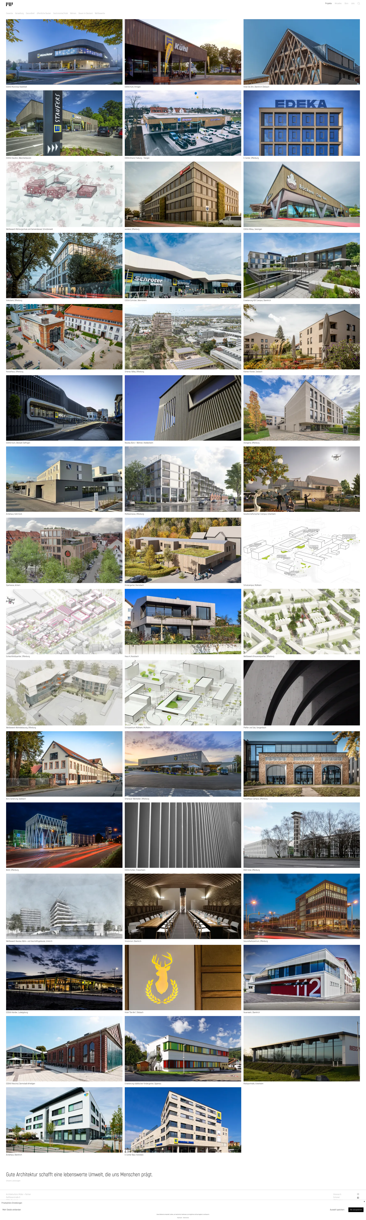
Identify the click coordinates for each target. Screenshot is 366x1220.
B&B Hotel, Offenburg (252, 870)
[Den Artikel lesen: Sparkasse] (64, 550)
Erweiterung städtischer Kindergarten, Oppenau (143, 1083)
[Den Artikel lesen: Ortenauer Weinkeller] (183, 764)
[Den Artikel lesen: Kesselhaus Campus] (302, 764)
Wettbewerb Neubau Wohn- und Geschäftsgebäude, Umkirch (29, 941)
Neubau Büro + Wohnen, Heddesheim (139, 442)
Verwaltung (19, 13)
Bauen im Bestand (86, 13)
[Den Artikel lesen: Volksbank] (64, 265)
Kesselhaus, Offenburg (14, 371)
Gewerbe (9, 13)
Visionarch (337, 1194)
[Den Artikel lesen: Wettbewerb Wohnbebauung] (64, 692)
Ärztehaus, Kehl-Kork (14, 514)
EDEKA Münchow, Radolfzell (16, 86)
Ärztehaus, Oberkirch (14, 1154)
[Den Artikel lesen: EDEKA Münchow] (64, 52)
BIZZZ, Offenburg (12, 870)
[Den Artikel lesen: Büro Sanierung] (64, 764)
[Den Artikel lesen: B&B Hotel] (302, 835)
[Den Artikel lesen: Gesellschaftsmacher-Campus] (302, 479)
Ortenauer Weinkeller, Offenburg (137, 798)
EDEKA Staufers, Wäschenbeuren (18, 158)
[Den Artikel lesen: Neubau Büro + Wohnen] (183, 408)
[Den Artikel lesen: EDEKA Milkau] (302, 194)
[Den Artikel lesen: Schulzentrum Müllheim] (183, 692)
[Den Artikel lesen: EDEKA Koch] (64, 408)
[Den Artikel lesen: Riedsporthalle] (302, 1048)
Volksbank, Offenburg (14, 300)
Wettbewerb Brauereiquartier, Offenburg (259, 656)
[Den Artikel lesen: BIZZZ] (64, 835)
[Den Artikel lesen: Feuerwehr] (302, 977)
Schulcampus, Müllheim (253, 585)
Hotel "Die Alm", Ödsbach (134, 1012)
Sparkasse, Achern (13, 585)
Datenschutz (186, 1217)
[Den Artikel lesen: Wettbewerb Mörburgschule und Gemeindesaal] (64, 194)
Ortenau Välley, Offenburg (134, 371)
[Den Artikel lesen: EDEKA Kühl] (183, 52)
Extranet (336, 1197)
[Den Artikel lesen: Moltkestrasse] (183, 479)
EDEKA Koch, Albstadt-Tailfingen (18, 442)
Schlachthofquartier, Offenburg (18, 656)
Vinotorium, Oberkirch (133, 941)
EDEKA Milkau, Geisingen (253, 229)
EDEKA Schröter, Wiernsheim (136, 300)
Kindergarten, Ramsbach (134, 585)
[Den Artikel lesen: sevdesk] (183, 194)
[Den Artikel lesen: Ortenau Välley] (183, 336)
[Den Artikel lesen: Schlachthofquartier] (64, 621)
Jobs (353, 3)
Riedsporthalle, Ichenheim (253, 1083)
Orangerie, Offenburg (251, 442)
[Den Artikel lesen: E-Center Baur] (183, 1120)
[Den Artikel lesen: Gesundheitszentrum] (302, 906)
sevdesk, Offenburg (132, 229)
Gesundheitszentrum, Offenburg (256, 941)
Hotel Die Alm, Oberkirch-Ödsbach (256, 86)
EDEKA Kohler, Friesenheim (135, 870)
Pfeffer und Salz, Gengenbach (255, 727)
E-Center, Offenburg (251, 158)
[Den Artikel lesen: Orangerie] (302, 408)
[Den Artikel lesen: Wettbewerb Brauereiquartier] (302, 621)
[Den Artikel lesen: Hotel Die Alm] (302, 52)
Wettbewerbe (100, 13)
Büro (346, 3)
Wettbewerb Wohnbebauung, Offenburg (21, 727)
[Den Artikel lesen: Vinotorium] (183, 906)
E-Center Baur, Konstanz (134, 1154)
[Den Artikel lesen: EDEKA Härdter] (64, 977)
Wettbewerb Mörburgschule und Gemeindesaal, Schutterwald (29, 229)
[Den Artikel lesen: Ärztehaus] (64, 479)
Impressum (179, 1217)
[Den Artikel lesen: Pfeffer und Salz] (302, 692)
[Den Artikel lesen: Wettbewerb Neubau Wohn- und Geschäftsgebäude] (64, 906)
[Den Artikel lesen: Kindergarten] (183, 550)
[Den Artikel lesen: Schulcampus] (302, 550)
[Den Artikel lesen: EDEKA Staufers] (64, 123)
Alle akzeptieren (356, 1209)
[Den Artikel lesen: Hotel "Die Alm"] (183, 977)
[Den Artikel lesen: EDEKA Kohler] (183, 835)
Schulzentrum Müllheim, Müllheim (137, 727)
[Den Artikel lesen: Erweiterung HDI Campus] (302, 265)
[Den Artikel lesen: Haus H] (183, 621)
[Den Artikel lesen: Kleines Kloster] (302, 336)
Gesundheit (30, 13)
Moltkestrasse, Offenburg (134, 514)
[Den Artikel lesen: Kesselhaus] (64, 336)
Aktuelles (338, 3)
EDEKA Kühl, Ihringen (133, 86)
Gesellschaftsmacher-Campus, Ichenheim (260, 514)
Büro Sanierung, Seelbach (16, 798)
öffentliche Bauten (44, 13)
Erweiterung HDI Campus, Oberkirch (257, 300)
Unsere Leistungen (13, 1180)
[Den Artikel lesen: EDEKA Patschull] (64, 1048)
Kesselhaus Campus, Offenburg (255, 798)
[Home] (13, 4)
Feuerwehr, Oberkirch (252, 1012)
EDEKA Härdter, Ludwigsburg (17, 1012)
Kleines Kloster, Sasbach (253, 371)
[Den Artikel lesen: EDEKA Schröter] (183, 265)
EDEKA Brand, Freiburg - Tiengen (137, 158)
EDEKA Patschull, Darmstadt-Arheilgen (20, 1083)
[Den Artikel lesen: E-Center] (302, 123)
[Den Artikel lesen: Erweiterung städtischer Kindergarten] (183, 1048)
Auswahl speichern (337, 1209)
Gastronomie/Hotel (60, 13)
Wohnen (73, 13)
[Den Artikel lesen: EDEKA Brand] (183, 123)
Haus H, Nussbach (132, 656)
